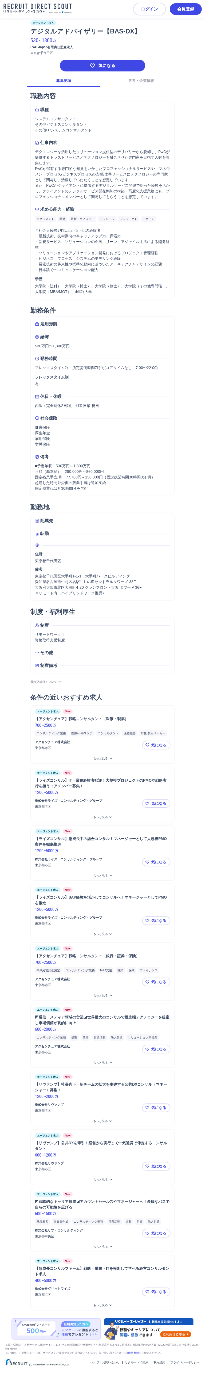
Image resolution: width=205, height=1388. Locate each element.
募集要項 (63, 80)
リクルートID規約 (136, 1362)
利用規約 (159, 1362)
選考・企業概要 (141, 80)
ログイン (149, 9)
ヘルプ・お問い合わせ (105, 1362)
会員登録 (185, 9)
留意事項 (133, 1352)
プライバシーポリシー (185, 1362)
